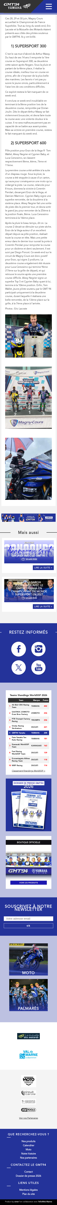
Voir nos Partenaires (28, 1118)
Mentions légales (28, 1189)
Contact (28, 1171)
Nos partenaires (28, 1157)
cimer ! (17, 1202)
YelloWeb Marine (45, 1202)
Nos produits (28, 1141)
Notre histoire (28, 1153)
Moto (28, 1149)
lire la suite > (43, 567)
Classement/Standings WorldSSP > (28, 771)
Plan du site (28, 1194)
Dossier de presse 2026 (28, 1175)
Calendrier (28, 1145)
